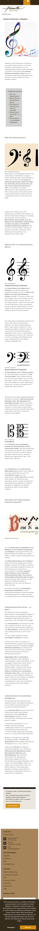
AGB (5, 889)
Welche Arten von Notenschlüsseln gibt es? (15, 100)
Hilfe (5, 877)
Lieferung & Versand (10, 875)
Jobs (5, 861)
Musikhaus (7, 858)
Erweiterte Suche (6, 14)
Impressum (7, 883)
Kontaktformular (8, 864)
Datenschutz (7, 886)
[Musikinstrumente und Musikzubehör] (19, 9)
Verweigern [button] (11, 927)
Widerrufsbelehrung (10, 872)
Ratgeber (6, 856)
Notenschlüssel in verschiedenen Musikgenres (15, 120)
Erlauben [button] (28, 927)
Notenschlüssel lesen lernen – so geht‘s (15, 114)
